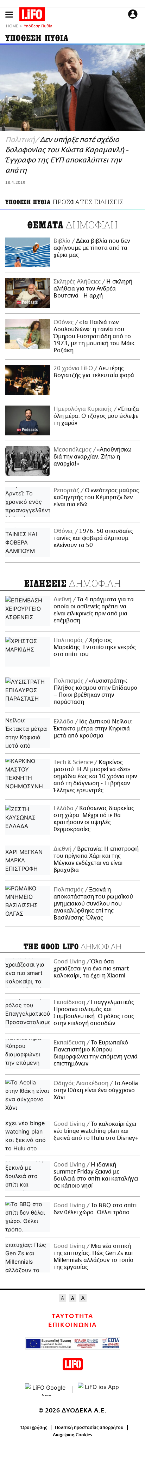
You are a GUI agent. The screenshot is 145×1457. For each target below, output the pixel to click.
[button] (9, 15)
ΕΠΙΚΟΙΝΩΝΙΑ (72, 1325)
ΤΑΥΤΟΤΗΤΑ (72, 1316)
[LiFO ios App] (99, 1390)
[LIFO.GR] (32, 15)
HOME (12, 26)
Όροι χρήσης (34, 1427)
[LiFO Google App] (46, 1389)
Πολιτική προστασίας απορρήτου (89, 1427)
